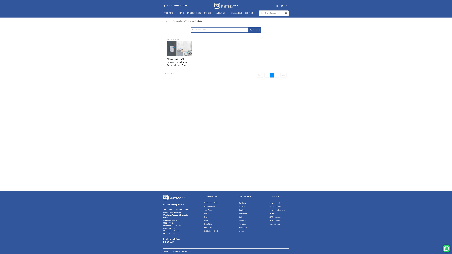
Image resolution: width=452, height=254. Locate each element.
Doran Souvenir (275, 206)
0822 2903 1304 (169, 233)
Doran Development (277, 210)
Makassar (242, 221)
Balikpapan (243, 228)
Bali (240, 217)
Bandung (242, 210)
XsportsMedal (274, 224)
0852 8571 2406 (169, 223)
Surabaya (242, 203)
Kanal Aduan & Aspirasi (177, 6)
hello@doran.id (175, 212)
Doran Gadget (274, 203)
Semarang (243, 213)
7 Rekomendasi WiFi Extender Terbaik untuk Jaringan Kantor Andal (177, 62)
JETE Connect (274, 221)
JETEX (271, 213)
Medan (241, 231)
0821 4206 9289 (169, 228)
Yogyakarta (243, 224)
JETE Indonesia (275, 217)
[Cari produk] (286, 13)
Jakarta (242, 206)
